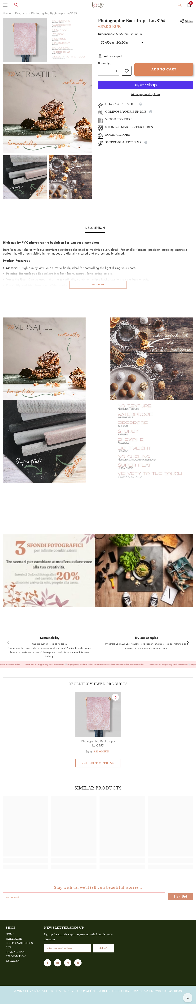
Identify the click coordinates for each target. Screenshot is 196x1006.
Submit (103, 948)
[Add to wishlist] (115, 697)
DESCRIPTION (95, 228)
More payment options (145, 94)
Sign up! (180, 896)
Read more (98, 284)
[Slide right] (187, 642)
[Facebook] (47, 962)
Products (21, 13)
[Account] (180, 5)
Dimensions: (120, 34)
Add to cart (163, 69)
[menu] (5, 4)
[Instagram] (57, 962)
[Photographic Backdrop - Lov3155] (98, 714)
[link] (126, 71)
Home (7, 13)
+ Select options (98, 763)
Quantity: (104, 63)
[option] (98, 729)
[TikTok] (78, 962)
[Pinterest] (67, 962)
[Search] (16, 4)
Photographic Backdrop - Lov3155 (98, 743)
